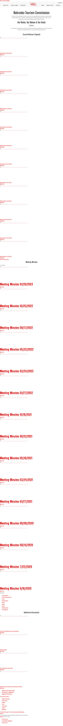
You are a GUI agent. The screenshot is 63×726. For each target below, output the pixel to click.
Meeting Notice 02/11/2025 (6, 182)
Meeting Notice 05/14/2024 (6, 238)
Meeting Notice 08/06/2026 (6, 53)
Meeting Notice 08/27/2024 (6, 219)
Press (3, 704)
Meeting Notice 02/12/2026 (6, 90)
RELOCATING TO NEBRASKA (8, 692)
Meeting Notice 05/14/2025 (6, 164)
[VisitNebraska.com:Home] (33, 4)
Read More (31, 25)
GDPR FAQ (4, 709)
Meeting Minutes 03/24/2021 (16, 480)
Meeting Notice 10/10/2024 (6, 201)
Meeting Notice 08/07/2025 (6, 145)
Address (1, 716)
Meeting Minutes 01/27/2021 (16, 501)
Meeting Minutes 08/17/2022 (16, 327)
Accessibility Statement (7, 721)
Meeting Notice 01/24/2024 (6, 256)
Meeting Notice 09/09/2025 (6, 127)
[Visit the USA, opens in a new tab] (4, 712)
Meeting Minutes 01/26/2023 (16, 284)
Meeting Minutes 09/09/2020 (17, 523)
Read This (2, 287)
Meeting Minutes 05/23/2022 (17, 349)
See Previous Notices (4, 259)
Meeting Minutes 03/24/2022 (17, 371)
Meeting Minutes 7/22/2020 (16, 566)
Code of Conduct (3, 649)
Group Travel (4, 700)
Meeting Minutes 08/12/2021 (16, 436)
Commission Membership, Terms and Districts (9, 631)
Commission (4, 706)
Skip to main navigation (5, 0)
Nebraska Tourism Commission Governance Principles (11, 686)
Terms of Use (4, 722)
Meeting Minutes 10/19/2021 (16, 414)
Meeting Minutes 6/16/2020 (16, 588)
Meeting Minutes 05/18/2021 (16, 458)
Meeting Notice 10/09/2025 (6, 108)
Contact (3, 707)
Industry (3, 702)
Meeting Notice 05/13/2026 (6, 71)
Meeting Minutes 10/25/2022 (16, 306)
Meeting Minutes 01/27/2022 (16, 393)
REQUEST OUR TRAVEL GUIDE (8, 690)
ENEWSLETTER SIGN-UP (7, 694)
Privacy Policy (5, 719)
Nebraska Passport (6, 699)
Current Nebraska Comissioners (6, 668)
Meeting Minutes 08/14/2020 (16, 545)
